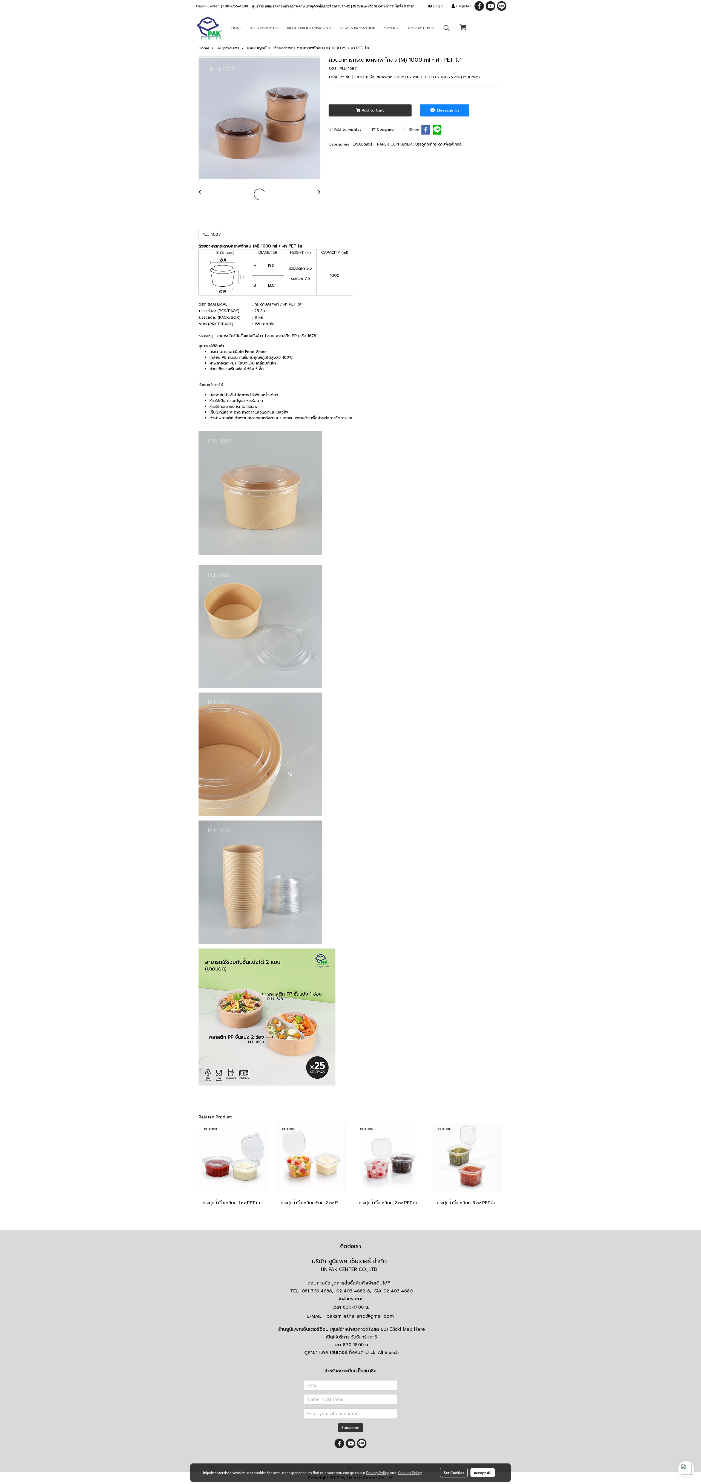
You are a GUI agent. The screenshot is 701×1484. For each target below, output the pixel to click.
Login (437, 6)
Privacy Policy (377, 1472)
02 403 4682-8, (353, 1291)
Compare (384, 129)
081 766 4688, (317, 1291)
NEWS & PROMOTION (357, 28)
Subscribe (350, 1428)
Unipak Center (207, 6)
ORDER (390, 28)
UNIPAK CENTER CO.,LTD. (350, 1269)
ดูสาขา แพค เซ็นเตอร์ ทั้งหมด (351, 1352)
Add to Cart (372, 110)
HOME (236, 28)
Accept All (483, 1472)
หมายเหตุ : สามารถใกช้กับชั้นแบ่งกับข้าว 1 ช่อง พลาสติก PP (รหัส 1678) (258, 336)
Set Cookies (454, 1472)
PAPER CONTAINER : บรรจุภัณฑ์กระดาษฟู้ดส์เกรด (419, 144)
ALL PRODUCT (262, 28)
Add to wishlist (346, 129)
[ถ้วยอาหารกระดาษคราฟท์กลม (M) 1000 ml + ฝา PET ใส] (259, 119)
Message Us (447, 110)
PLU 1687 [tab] (211, 234)
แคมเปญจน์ (363, 144)
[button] (447, 28)
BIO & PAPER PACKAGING (308, 28)
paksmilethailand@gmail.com (360, 1316)
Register (463, 6)
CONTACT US (419, 28)
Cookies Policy (410, 1472)
